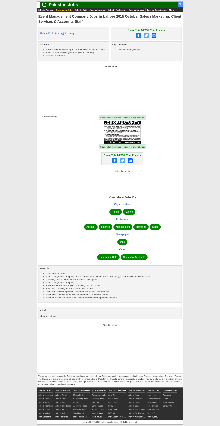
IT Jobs (76, 402)
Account (91, 227)
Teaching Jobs (79, 413)
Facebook (167, 395)
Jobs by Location (97, 10)
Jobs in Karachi (44, 402)
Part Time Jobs (153, 409)
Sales (155, 227)
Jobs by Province (62, 390)
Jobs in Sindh (60, 399)
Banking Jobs (97, 406)
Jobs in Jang (133, 395)
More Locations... (45, 417)
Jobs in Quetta (44, 409)
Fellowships (152, 402)
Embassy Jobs (98, 399)
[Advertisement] (110, 90)
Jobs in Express (134, 402)
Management (123, 227)
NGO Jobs (96, 402)
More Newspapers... (136, 417)
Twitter (165, 399)
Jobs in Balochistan (63, 406)
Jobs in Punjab (61, 395)
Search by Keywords (134, 257)
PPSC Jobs (113, 409)
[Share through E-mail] (154, 35)
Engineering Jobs (80, 399)
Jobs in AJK (60, 413)
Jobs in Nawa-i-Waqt (136, 409)
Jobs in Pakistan (45, 10)
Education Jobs (98, 409)
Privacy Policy (168, 402)
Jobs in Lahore (44, 399)
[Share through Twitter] (146, 35)
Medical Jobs (78, 395)
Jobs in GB (59, 409)
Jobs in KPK (60, 402)
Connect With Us (170, 390)
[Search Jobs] (180, 4)
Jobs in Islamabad (45, 395)
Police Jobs (113, 399)
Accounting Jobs (80, 406)
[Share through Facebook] (138, 35)
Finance (105, 227)
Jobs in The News (135, 399)
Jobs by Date (81, 10)
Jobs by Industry (136, 10)
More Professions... (81, 417)
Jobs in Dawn (133, 406)
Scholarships (152, 406)
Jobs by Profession (117, 10)
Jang (71, 33)
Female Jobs (152, 413)
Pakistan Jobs (63, 4)
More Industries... (99, 417)
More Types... (152, 417)
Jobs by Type (153, 390)
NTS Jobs (112, 413)
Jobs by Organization (157, 10)
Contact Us (167, 406)
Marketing (141, 227)
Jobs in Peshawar (45, 406)
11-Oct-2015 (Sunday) (52, 33)
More (171, 10)
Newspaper (122, 234)
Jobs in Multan (44, 413)
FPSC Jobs (112, 406)
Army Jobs (112, 395)
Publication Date (108, 257)
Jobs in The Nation (136, 413)
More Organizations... (117, 417)
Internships (151, 395)
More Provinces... (62, 417)
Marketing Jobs (79, 409)
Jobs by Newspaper (136, 390)
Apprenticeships (154, 399)
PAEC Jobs (112, 402)
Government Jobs (64, 10)
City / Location (122, 204)
